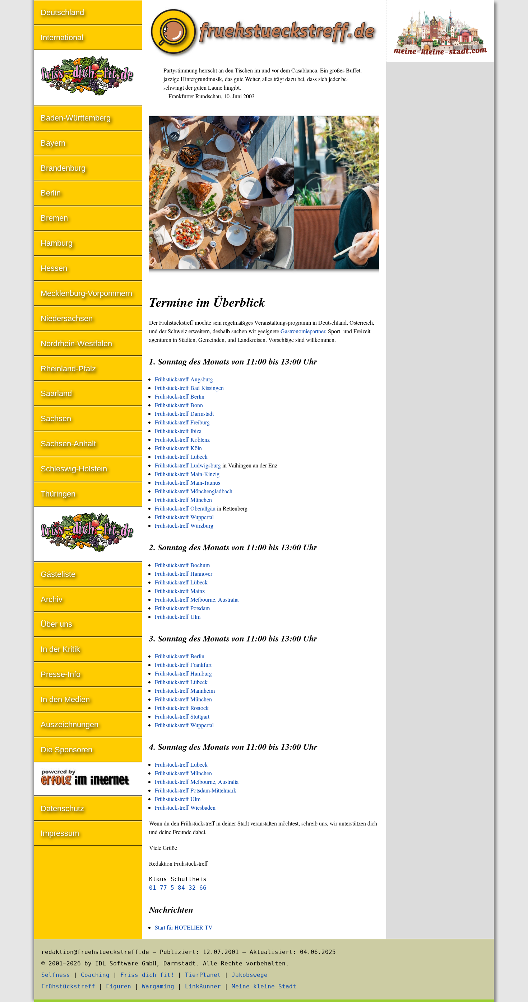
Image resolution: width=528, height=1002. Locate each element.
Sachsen (56, 418)
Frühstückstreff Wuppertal (184, 517)
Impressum (60, 833)
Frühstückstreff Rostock (182, 707)
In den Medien (65, 699)
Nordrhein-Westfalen (76, 343)
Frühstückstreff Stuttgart (182, 716)
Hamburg (57, 243)
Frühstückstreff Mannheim (185, 690)
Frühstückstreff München (183, 499)
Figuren (118, 986)
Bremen (54, 217)
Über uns (56, 624)
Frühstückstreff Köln (178, 448)
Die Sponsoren (66, 749)
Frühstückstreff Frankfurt (183, 664)
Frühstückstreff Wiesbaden (185, 807)
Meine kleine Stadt (264, 986)
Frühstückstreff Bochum (182, 565)
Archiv (51, 599)
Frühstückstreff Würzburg (184, 525)
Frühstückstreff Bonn (179, 405)
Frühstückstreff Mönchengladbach (193, 491)
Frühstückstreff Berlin (179, 396)
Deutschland (62, 12)
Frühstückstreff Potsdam (182, 608)
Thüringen (58, 493)
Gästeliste (58, 574)
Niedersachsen (67, 318)
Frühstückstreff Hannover (183, 573)
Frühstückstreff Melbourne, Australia (196, 599)
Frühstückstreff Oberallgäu (185, 508)
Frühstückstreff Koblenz (182, 439)
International (62, 37)
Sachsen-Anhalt (68, 443)
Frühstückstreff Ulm (177, 616)
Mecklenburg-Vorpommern (86, 293)
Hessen (54, 268)
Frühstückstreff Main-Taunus (187, 482)
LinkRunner (203, 986)
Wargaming (158, 986)
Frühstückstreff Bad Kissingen (189, 387)
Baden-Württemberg (76, 117)
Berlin (51, 192)
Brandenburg (63, 168)
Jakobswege (250, 975)
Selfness (55, 975)
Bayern (53, 142)
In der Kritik (60, 649)
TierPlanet (203, 975)
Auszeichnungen (69, 724)
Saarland (56, 393)
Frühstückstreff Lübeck (181, 456)
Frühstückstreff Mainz (180, 590)
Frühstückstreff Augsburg (184, 379)
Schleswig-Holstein (74, 468)
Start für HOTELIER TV (184, 927)
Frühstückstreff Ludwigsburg (188, 465)
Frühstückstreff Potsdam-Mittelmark (195, 790)
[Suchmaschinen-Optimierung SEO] (88, 779)
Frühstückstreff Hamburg (183, 673)
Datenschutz (62, 808)
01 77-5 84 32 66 (178, 887)
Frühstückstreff (68, 986)
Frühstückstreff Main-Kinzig (187, 474)
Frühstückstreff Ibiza (178, 430)
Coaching (95, 975)
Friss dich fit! (147, 975)
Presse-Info (60, 674)
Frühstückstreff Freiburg (182, 422)
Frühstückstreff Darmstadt (184, 413)
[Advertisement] (440, 185)
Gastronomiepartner (303, 331)
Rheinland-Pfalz (68, 368)
